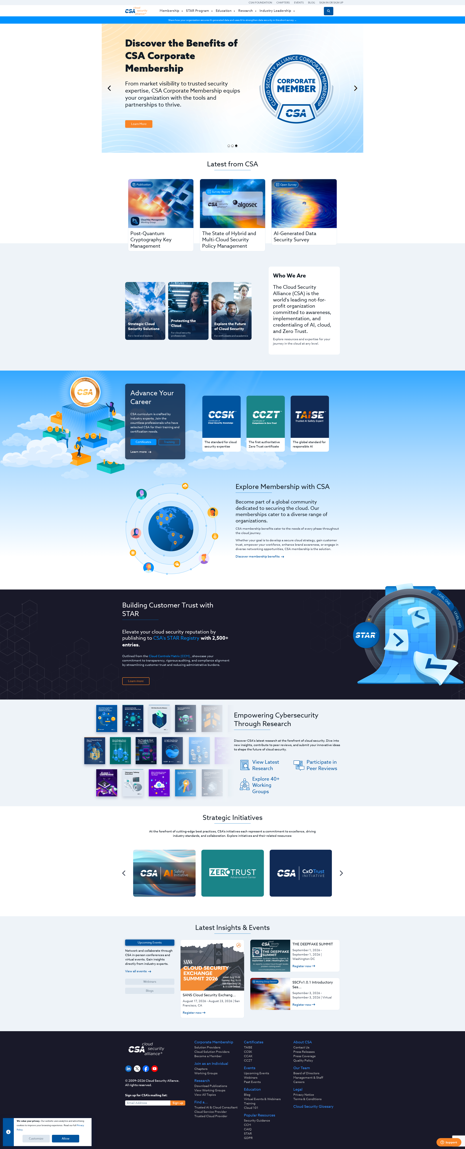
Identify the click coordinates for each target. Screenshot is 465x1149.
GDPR (248, 1138)
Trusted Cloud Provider (210, 1116)
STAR (248, 1134)
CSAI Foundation (260, 2)
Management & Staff (308, 1078)
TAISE (248, 1047)
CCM (247, 1125)
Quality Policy (303, 1060)
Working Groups (205, 1073)
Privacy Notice (303, 1095)
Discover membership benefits (258, 556)
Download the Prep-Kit (143, 97)
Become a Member (208, 1056)
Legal (297, 1089)
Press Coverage (304, 1056)
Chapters (283, 2)
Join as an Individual (211, 1063)
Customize (36, 1138)
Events (299, 2)
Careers (298, 1082)
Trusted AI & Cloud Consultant (216, 1107)
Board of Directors (306, 1073)
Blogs (149, 991)
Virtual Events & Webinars (262, 1099)
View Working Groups (209, 1090)
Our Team (301, 1068)
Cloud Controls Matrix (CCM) (169, 656)
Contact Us (301, 1047)
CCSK (248, 1052)
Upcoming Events (256, 1073)
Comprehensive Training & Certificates (231, 288)
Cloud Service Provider (210, 1112)
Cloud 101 (251, 1108)
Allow (65, 1138)
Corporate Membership (213, 1042)
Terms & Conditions (307, 1099)
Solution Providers (207, 1047)
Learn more (138, 451)
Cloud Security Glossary (313, 1106)
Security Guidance (257, 1120)
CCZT (248, 1060)
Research (202, 1080)
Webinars (149, 982)
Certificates (253, 1042)
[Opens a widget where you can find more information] (448, 1142)
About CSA (302, 1042)
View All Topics (205, 1095)
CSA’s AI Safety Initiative (138, 300)
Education (252, 1089)
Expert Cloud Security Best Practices (186, 312)
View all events (136, 971)
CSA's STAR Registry (176, 638)
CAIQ (248, 1129)
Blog (311, 2)
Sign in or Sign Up (331, 2)
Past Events (252, 1082)
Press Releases (304, 1052)
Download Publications (210, 1086)
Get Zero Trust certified (137, 312)
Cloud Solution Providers (211, 1052)
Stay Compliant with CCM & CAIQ (185, 288)
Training (169, 442)
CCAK (248, 1056)
